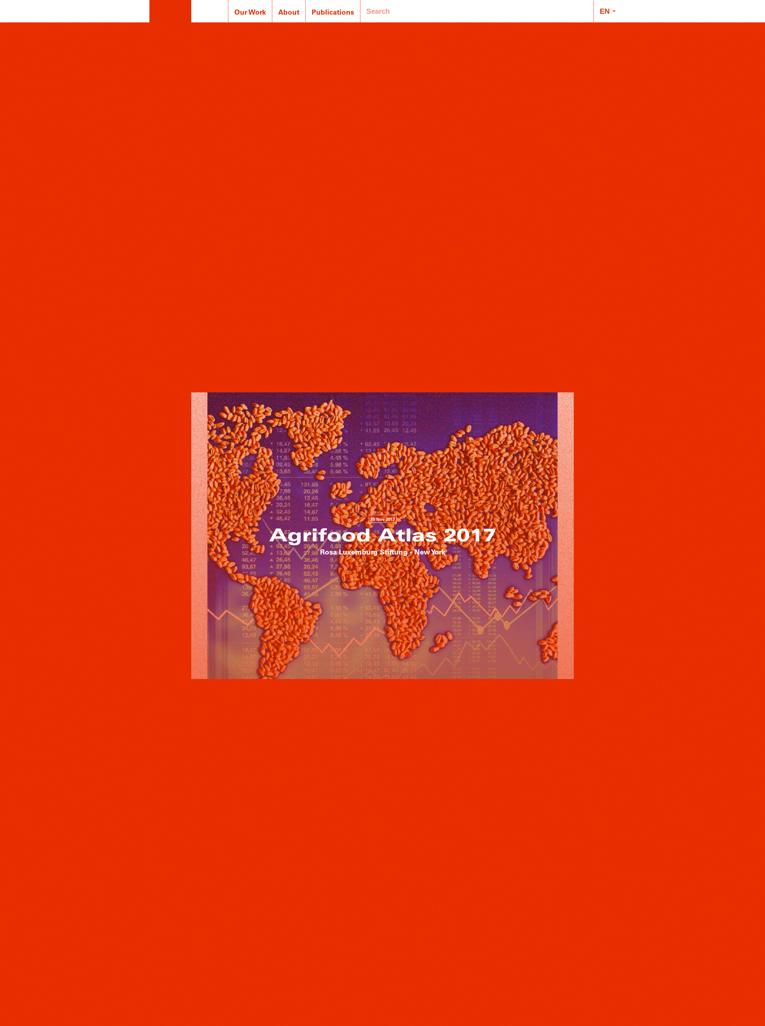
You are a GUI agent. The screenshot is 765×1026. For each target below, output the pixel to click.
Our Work (250, 11)
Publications (333, 11)
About (288, 11)
